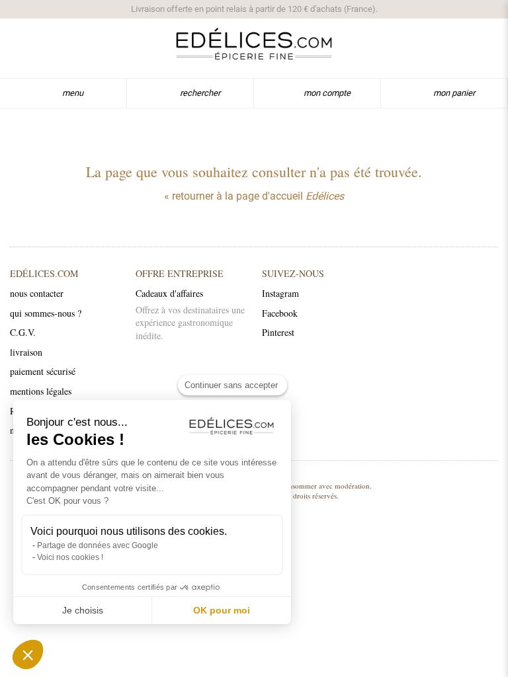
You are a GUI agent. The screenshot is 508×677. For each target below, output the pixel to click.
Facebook (280, 313)
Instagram (280, 293)
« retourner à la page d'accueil (254, 196)
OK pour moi (221, 610)
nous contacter (37, 293)
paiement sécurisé (42, 371)
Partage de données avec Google (97, 545)
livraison (26, 352)
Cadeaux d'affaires (169, 293)
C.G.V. (23, 332)
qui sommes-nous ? (45, 313)
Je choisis (82, 610)
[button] (28, 654)
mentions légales (40, 391)
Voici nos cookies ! (70, 557)
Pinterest (278, 332)
